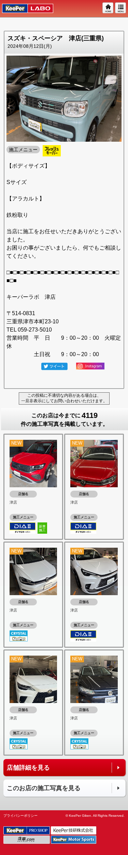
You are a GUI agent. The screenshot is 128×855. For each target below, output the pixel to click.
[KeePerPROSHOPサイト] (27, 830)
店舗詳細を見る (28, 767)
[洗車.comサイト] (27, 840)
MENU (120, 8)
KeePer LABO (24, 8)
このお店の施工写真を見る (44, 788)
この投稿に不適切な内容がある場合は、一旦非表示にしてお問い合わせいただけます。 (64, 398)
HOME (108, 8)
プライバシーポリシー (20, 815)
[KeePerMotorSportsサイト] (74, 840)
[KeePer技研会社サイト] (74, 830)
